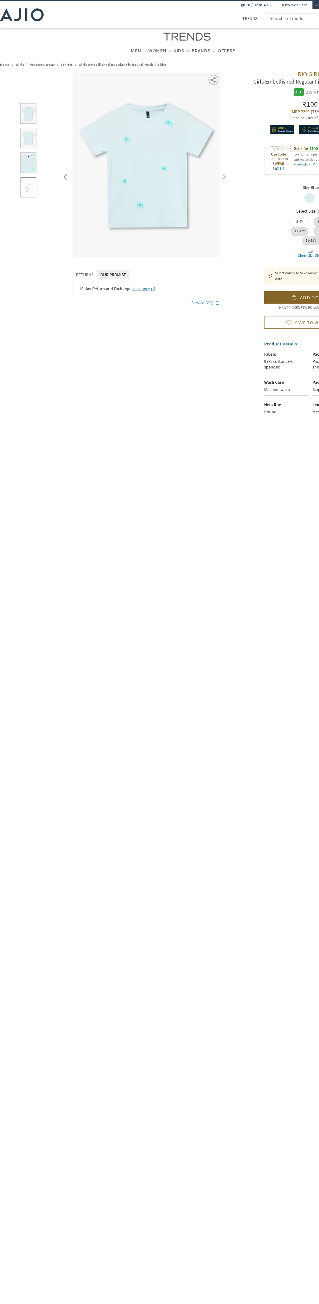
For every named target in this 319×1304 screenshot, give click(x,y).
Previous (64, 175)
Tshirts (67, 64)
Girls (20, 64)
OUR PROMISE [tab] (113, 274)
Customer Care (293, 4)
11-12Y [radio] (299, 231)
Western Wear (42, 64)
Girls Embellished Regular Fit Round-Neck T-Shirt (122, 64)
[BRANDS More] (214, 50)
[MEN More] (144, 50)
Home (5, 64)
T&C (276, 168)
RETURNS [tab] (84, 274)
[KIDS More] (188, 50)
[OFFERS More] (239, 50)
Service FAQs (202, 303)
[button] (214, 79)
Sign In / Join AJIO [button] (255, 4)
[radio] (309, 202)
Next (223, 175)
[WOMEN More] (170, 50)
